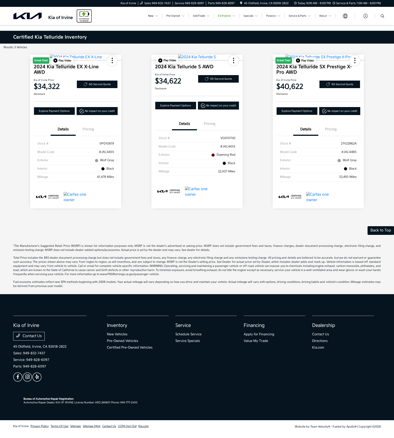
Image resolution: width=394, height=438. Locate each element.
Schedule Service (188, 334)
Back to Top (381, 230)
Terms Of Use (59, 426)
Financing (254, 325)
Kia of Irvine (21, 426)
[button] (62, 60)
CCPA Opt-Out (127, 426)
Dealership (323, 325)
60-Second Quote (100, 84)
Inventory (117, 325)
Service (183, 325)
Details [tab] (63, 129)
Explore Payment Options (54, 111)
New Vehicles (117, 334)
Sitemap (75, 426)
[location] (241, 3)
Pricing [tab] (88, 129)
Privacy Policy (40, 426)
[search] (382, 16)
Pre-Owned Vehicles (122, 341)
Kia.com (318, 347)
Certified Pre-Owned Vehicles (130, 347)
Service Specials (187, 341)
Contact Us (32, 336)
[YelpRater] (36, 377)
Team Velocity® (320, 426)
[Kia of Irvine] (52, 16)
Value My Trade (256, 341)
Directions (320, 341)
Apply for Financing (259, 334)
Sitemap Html (91, 426)
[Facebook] (17, 377)
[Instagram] (27, 377)
